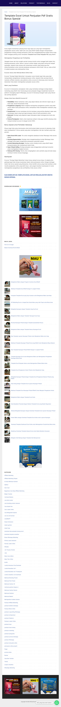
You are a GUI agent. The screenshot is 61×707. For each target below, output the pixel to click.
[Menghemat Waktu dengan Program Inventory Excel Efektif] (7, 284)
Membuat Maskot (8, 596)
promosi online (7, 652)
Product (31, 3)
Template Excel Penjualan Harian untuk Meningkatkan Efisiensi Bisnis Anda (29, 363)
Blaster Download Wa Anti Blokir (12, 247)
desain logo (7, 528)
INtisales (6, 546)
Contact (55, 3)
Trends (6, 661)
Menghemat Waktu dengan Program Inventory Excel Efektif (25, 282)
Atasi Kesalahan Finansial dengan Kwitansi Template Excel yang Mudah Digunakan (31, 404)
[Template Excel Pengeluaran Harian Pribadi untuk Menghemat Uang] (7, 372)
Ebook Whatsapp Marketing (11, 537)
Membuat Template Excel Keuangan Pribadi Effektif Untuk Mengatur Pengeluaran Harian (32, 390)
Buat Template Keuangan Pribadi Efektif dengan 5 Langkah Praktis (27, 349)
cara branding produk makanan (12, 503)
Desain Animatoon (8, 521)
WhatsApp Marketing (9, 667)
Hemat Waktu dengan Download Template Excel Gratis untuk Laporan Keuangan (30, 417)
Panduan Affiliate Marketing (11, 602)
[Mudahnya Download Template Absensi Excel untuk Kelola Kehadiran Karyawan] (7, 433)
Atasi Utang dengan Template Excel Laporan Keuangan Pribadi (26, 383)
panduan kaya (7, 624)
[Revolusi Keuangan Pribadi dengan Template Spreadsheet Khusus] (7, 325)
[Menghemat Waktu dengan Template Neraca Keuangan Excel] (7, 332)
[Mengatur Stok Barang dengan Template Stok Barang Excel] (7, 440)
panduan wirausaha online (10, 643)
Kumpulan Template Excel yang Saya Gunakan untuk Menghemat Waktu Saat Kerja (31, 295)
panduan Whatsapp (9, 639)
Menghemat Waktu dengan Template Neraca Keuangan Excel (26, 329)
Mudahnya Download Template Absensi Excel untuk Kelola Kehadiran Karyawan (30, 431)
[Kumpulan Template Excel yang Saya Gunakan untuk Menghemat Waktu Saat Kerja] (7, 298)
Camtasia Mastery (8, 497)
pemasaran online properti (10, 646)
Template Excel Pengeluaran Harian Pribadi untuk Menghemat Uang (27, 370)
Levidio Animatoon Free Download (12, 565)
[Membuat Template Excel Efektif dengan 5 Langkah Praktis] (7, 291)
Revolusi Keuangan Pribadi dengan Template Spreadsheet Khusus (27, 322)
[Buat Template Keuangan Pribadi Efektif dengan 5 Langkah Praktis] (7, 352)
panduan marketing (9, 630)
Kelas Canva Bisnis (8, 556)
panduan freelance (9, 618)
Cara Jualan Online (9, 509)
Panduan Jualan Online (10, 621)
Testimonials (41, 3)
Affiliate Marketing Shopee (10, 478)
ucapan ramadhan (8, 664)
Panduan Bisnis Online (9, 608)
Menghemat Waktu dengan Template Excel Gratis (23, 397)
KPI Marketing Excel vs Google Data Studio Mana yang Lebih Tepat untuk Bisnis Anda (32, 302)
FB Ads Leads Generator (10, 540)
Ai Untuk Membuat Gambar (11, 481)
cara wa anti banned (9, 515)
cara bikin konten (8, 500)
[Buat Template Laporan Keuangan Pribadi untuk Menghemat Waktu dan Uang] (7, 338)
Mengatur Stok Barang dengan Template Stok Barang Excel (25, 437)
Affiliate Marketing (8, 475)
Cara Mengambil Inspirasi (10, 512)
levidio (6, 562)
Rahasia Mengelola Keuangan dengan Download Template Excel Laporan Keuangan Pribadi (33, 410)
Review (6, 655)
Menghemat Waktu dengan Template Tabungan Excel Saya (25, 315)
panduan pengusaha (9, 633)
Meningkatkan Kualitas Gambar (12, 599)
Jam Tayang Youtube (9, 549)
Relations (24, 3)
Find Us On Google (9, 244)
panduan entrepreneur (9, 615)
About (16, 3)
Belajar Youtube (8, 494)
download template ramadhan (11, 534)
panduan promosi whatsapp (11, 636)
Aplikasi (6, 484)
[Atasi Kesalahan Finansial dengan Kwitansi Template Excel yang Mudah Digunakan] (7, 406)
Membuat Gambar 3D (9, 584)
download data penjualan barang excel (13, 531)
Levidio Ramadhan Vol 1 (10, 568)
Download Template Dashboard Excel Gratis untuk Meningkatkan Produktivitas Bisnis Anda (33, 424)
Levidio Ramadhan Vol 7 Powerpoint (13, 571)
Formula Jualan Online (9, 543)
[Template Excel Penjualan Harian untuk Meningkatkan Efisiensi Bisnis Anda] (7, 365)
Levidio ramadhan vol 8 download (12, 574)
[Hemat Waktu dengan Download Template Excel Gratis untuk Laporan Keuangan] (7, 420)
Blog (48, 3)
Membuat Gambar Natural (10, 590)
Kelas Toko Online (8, 559)
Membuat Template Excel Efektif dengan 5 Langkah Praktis (25, 288)
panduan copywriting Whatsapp (12, 612)
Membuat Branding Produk (11, 577)
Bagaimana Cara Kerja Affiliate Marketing (14, 491)
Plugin (5, 649)
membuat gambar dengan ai (11, 587)
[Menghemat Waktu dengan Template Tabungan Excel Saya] (7, 318)
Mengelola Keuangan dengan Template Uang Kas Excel (24, 309)
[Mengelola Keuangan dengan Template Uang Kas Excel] (7, 311)
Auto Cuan (7, 487)
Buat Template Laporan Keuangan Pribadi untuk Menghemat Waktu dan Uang (30, 336)
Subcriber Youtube (9, 658)
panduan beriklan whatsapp (11, 605)
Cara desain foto (8, 506)
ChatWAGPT (7, 518)
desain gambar (8, 525)
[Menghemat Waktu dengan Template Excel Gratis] (7, 399)
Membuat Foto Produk (9, 580)
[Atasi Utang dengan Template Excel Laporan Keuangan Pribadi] (7, 386)
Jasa (5, 553)
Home (10, 3)
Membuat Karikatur (9, 593)
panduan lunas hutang (9, 627)
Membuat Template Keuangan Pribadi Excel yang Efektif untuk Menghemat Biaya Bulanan (33, 343)
